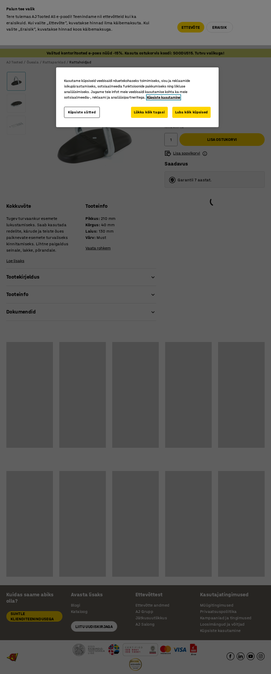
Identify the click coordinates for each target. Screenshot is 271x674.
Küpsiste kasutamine (163, 97)
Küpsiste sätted (82, 112)
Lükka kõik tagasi (149, 112)
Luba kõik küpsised (191, 112)
